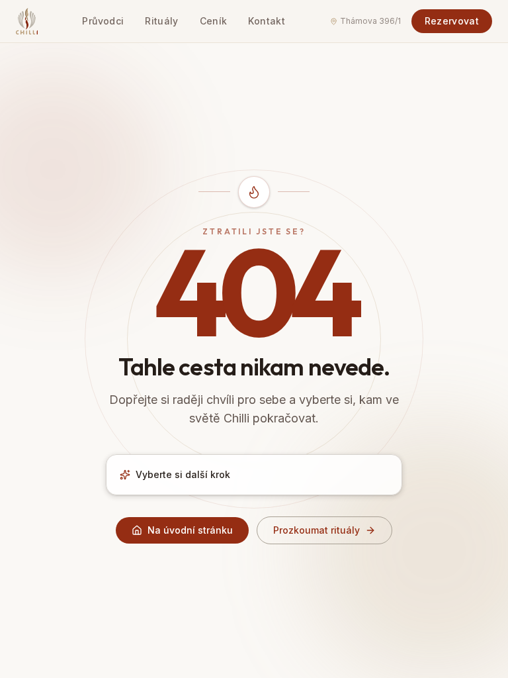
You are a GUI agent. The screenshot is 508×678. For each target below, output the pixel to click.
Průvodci (103, 20)
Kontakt (266, 20)
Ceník (214, 20)
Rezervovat (452, 20)
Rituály (161, 20)
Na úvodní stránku (190, 530)
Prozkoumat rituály (316, 530)
